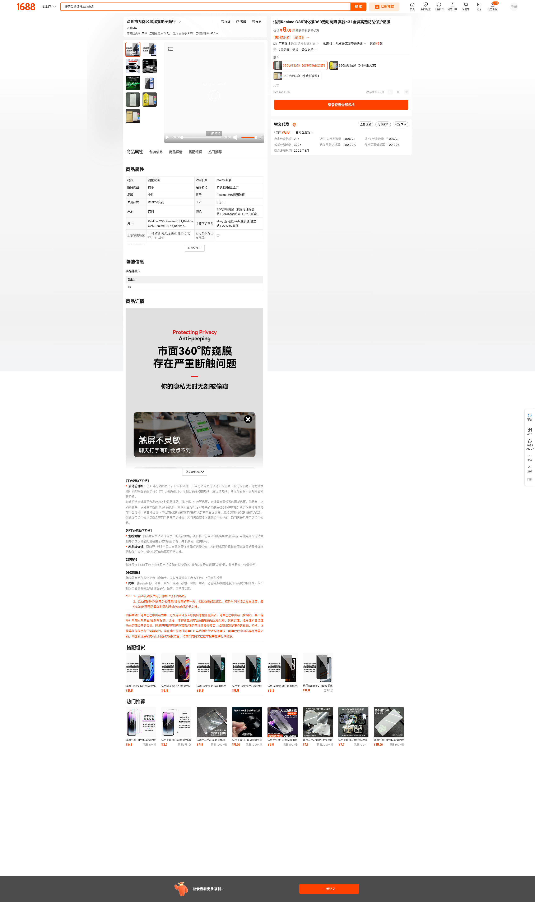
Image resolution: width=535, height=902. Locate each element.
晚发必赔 (307, 49)
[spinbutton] (398, 92)
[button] (214, 96)
